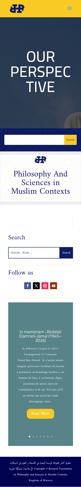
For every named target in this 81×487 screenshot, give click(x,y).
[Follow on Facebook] (27, 285)
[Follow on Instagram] (44, 285)
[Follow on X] (36, 285)
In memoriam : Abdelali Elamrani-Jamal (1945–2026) (40, 336)
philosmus (31, 348)
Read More (40, 413)
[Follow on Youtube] (53, 285)
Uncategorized (32, 354)
